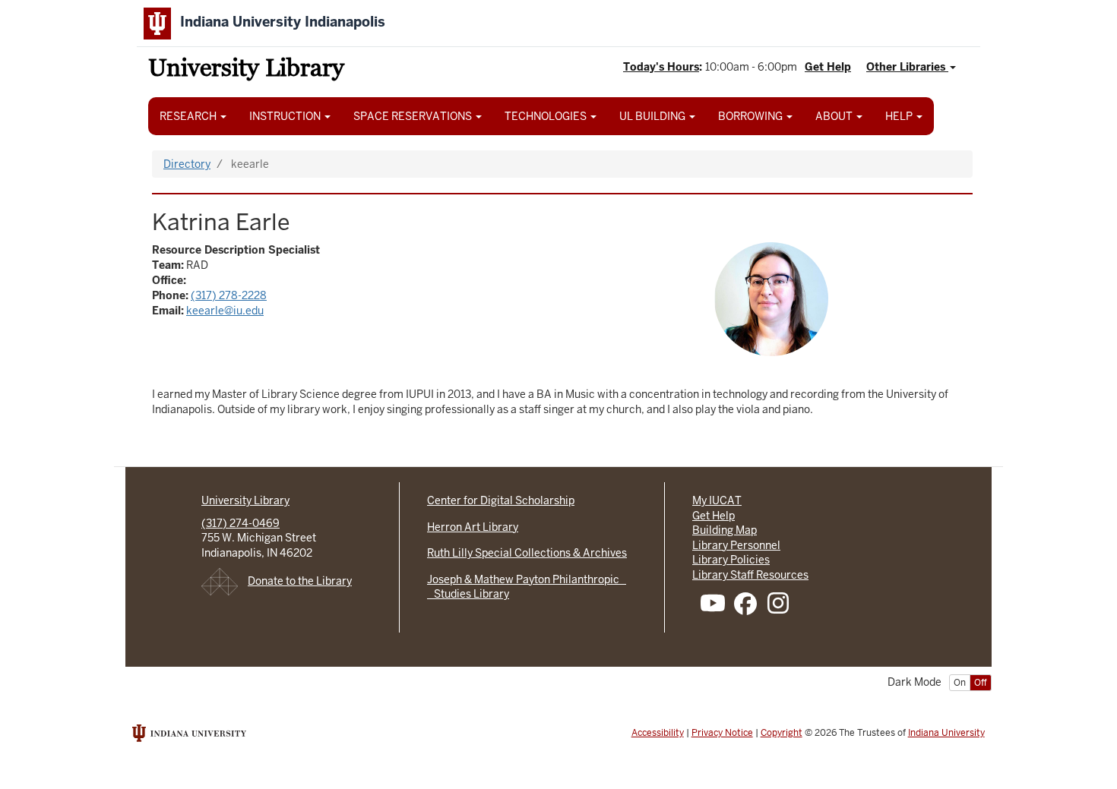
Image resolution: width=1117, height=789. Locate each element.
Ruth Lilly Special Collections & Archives (527, 553)
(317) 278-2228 (229, 295)
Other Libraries (907, 67)
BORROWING (751, 116)
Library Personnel (736, 545)
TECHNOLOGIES (547, 116)
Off (980, 683)
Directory (186, 164)
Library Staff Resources (750, 575)
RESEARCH (189, 116)
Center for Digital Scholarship (500, 500)
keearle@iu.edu (225, 310)
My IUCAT (717, 500)
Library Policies (731, 560)
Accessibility (657, 733)
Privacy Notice (722, 733)
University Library (246, 70)
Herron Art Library (472, 527)
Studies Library (468, 594)
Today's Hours (661, 67)
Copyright (781, 733)
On (960, 683)
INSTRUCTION (286, 116)
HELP (900, 116)
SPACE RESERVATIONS (413, 116)
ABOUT (835, 116)
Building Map (724, 530)
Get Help (828, 67)
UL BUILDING (653, 116)
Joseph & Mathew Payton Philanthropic (526, 579)
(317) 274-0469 (240, 523)
